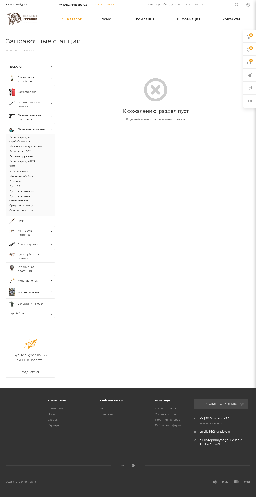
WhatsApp (133, 465)
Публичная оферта (168, 425)
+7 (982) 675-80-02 (72, 5)
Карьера (53, 425)
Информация (111, 400)
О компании (56, 408)
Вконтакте (123, 465)
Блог (102, 408)
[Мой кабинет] (248, 5)
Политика (106, 414)
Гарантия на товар (167, 419)
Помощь (162, 400)
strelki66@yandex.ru (215, 431)
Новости (53, 414)
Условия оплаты (166, 408)
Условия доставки (167, 414)
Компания (57, 400)
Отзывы (53, 419)
